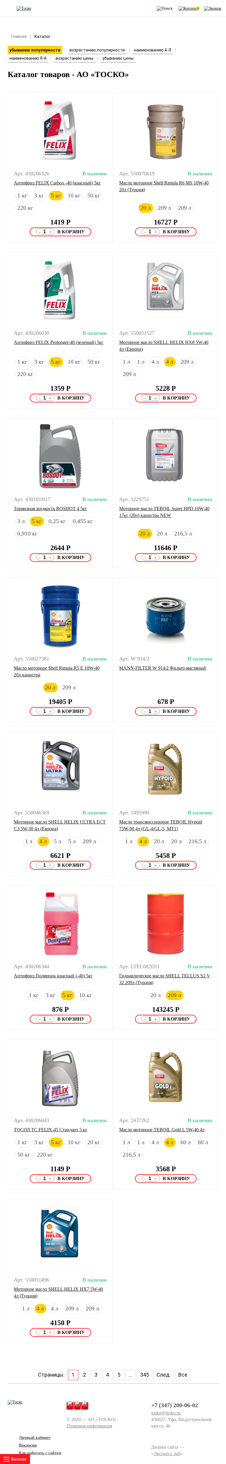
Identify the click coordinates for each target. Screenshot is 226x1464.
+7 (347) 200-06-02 (174, 1405)
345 (144, 1375)
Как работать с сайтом (40, 1453)
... (130, 1375)
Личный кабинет (35, 1437)
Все (182, 1375)
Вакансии (28, 1445)
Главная (19, 36)
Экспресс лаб (167, 1453)
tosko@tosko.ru (166, 1412)
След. (164, 1375)
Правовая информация (89, 1425)
